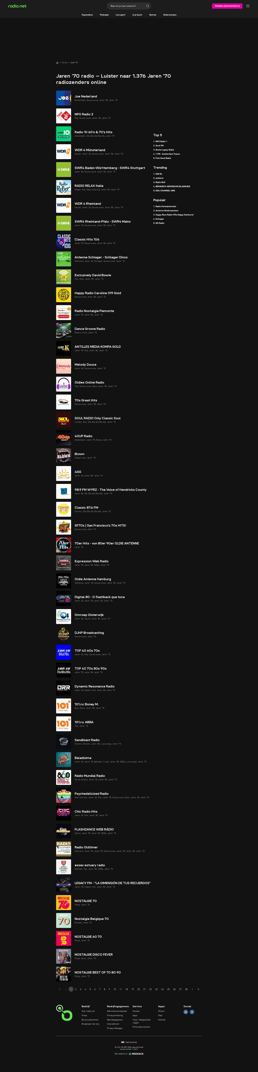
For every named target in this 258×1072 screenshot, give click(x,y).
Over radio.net (88, 1011)
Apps (135, 1015)
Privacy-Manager (115, 1028)
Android (161, 1020)
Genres (152, 15)
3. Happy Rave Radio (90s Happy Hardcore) (173, 215)
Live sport (120, 15)
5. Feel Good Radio (162, 158)
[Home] (57, 62)
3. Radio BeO (159, 182)
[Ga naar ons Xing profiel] (192, 1012)
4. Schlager (158, 219)
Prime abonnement (141, 1027)
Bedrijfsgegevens (115, 1020)
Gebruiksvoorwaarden (117, 1011)
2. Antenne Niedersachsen (165, 211)
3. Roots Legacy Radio (163, 150)
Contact (136, 1011)
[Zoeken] (147, 6)
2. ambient (158, 178)
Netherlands (131, 1042)
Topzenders (87, 15)
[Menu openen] (248, 6)
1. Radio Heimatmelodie (164, 206)
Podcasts (104, 15)
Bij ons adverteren (90, 1020)
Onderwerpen (169, 15)
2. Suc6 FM (158, 146)
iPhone (161, 1011)
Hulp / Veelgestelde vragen (141, 1021)
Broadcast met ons (90, 1024)
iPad (160, 1015)
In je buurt (137, 15)
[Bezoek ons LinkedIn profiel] (186, 1012)
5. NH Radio (158, 223)
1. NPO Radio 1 (160, 141)
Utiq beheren (113, 1024)
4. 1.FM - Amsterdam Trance (166, 154)
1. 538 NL (157, 174)
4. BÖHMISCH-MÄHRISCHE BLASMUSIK (171, 186)
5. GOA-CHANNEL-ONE (164, 191)
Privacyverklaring (115, 1015)
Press (84, 1015)
